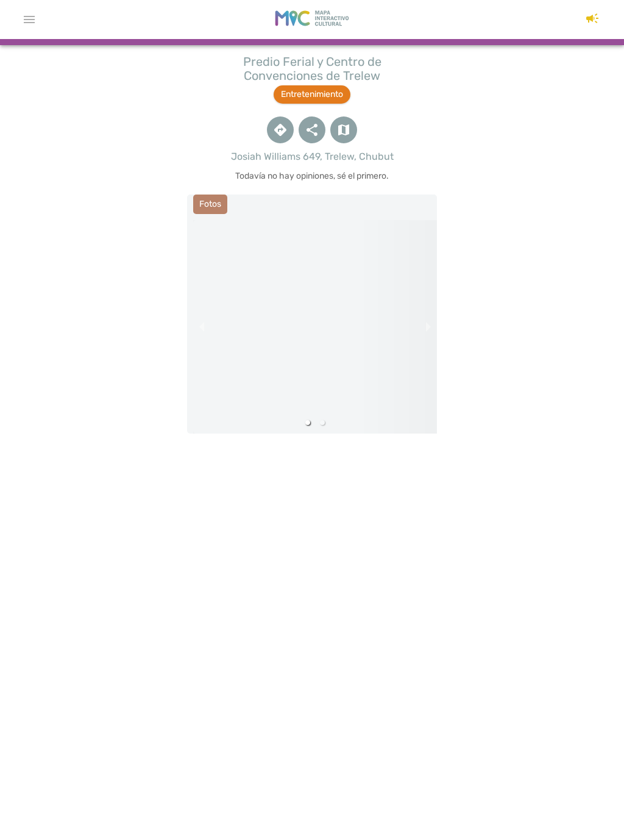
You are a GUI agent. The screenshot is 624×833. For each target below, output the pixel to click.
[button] (592, 19)
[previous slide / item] (201, 327)
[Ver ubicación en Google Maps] (280, 129)
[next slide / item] (428, 327)
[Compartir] (312, 129)
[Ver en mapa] (343, 129)
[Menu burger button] (29, 19)
